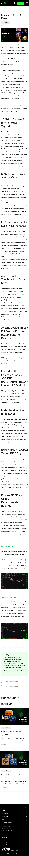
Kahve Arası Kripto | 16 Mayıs (12, 681)
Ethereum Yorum (9, 597)
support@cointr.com (7, 830)
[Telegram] (10, 853)
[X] (2, 853)
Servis (3, 840)
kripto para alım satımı (19, 294)
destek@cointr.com (6, 828)
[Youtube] (16, 853)
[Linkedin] (8, 853)
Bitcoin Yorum (7, 546)
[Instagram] (5, 853)
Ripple (3, 183)
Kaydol (20, 3)
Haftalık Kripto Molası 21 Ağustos (10, 776)
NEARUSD (20, 525)
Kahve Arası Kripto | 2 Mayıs (12, 686)
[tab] (14, 807)
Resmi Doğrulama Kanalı (7, 844)
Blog (2, 9)
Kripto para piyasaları (9, 106)
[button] (14, 807)
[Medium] (13, 853)
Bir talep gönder (6, 842)
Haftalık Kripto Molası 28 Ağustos (11, 733)
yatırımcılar (21, 237)
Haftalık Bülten (8, 9)
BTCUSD (8, 439)
